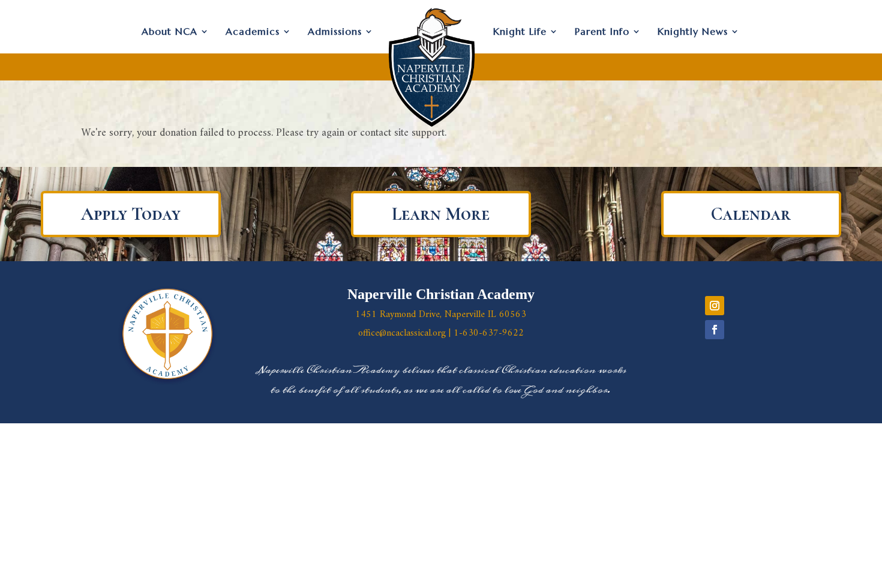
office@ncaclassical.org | (406, 333)
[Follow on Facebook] (714, 329)
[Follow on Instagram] (714, 305)
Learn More (441, 214)
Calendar (751, 214)
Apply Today (131, 214)
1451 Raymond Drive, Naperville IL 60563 (440, 314)
